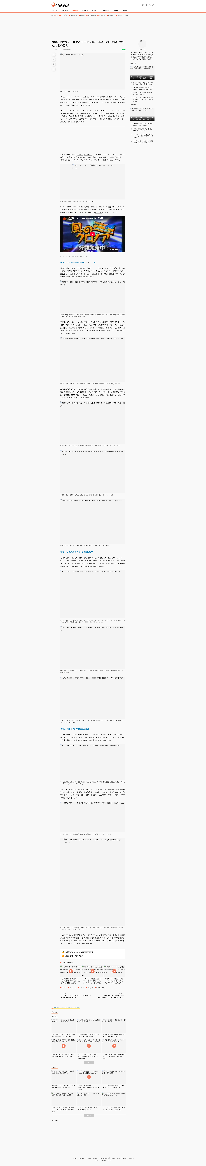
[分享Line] (54, 59)
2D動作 (64, 988)
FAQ (80, 1158)
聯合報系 (113, 1158)
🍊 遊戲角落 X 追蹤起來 (72, 955)
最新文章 (133, 63)
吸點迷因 (102, 15)
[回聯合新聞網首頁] (53, 5)
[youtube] (146, 5)
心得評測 (65, 11)
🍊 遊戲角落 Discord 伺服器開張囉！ (78, 952)
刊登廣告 (75, 1158)
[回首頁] (61, 5)
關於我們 (125, 1158)
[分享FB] (54, 54)
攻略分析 (55, 11)
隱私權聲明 (106, 1158)
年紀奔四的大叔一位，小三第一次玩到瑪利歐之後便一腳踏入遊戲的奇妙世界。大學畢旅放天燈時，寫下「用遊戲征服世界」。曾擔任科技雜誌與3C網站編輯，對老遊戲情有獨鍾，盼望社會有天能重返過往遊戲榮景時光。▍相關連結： (142, 59)
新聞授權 (89, 1158)
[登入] (150, 5)
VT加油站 (105, 11)
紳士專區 (95, 11)
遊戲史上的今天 (123, 15)
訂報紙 (119, 1158)
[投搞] (143, 5)
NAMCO (82, 988)
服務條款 (95, 1158)
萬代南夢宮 (73, 988)
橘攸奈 (82, 15)
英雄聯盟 (74, 15)
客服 (83, 1158)
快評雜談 (85, 11)
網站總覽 (131, 1158)
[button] (153, 5)
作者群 (125, 11)
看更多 (89, 1062)
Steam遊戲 (92, 15)
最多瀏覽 (133, 105)
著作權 (100, 1158)
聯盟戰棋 (111, 15)
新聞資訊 (75, 11)
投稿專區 (116, 11)
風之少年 (90, 988)
